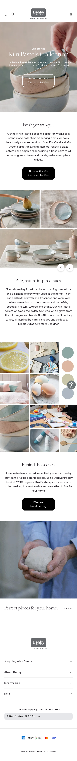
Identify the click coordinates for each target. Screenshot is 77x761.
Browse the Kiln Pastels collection (38, 80)
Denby (36, 751)
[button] (6, 14)
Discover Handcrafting (38, 504)
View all (68, 608)
